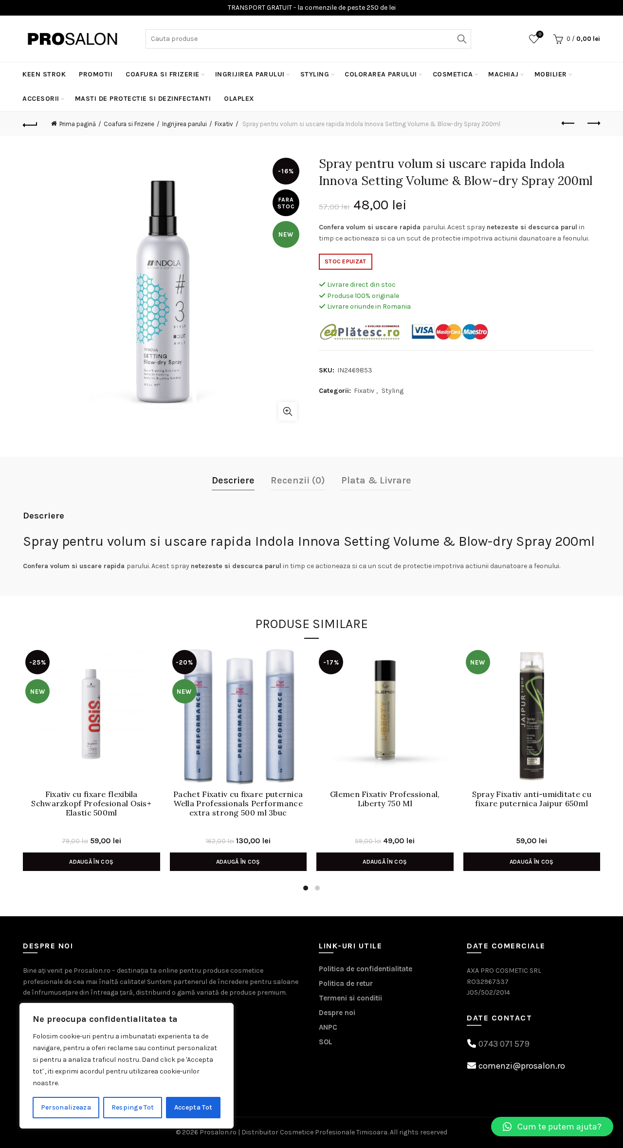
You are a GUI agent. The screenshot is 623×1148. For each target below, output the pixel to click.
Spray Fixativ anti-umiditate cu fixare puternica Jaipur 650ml (531, 799)
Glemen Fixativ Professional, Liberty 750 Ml (385, 799)
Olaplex (239, 98)
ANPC (328, 1027)
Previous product (568, 123)
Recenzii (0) (298, 480)
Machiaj (503, 74)
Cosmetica (453, 74)
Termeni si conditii (350, 998)
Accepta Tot (193, 1107)
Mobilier (550, 74)
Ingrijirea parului (250, 74)
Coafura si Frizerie (163, 74)
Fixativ (224, 124)
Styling (315, 74)
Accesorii (40, 98)
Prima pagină (77, 124)
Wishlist (540, 34)
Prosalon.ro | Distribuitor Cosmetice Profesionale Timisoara (293, 1132)
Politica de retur (346, 983)
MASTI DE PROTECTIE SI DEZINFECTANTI (143, 98)
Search (461, 39)
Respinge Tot (132, 1107)
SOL (325, 1041)
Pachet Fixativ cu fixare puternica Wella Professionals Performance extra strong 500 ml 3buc (238, 803)
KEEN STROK (44, 74)
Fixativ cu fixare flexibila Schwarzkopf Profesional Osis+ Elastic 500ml (91, 803)
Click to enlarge (287, 411)
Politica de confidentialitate (365, 968)
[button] (552, 1126)
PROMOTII (95, 74)
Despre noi (337, 1012)
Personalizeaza (66, 1107)
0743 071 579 (504, 1043)
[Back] (30, 123)
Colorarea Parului (381, 74)
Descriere (233, 480)
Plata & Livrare (376, 480)
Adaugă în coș (91, 861)
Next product (593, 123)
